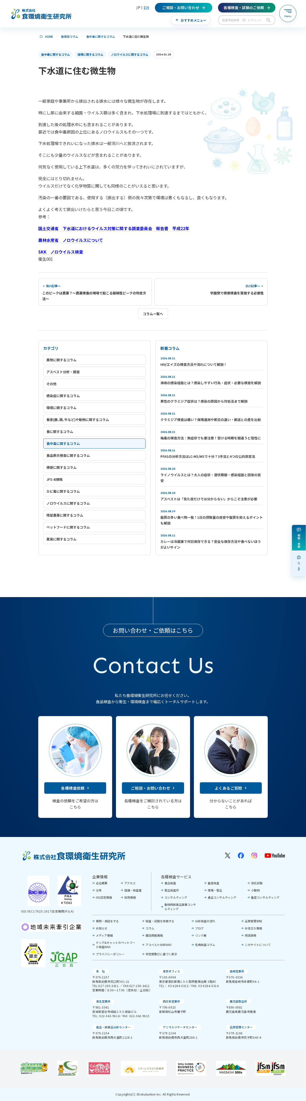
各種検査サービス (176, 877)
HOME (49, 36)
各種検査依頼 (72, 788)
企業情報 (100, 877)
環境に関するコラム (90, 54)
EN (146, 7)
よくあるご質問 (228, 788)
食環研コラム (69, 36)
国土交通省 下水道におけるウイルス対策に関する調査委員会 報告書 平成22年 (113, 228)
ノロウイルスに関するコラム (129, 54)
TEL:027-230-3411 (105, 986)
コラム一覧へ (153, 313)
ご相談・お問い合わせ (150, 788)
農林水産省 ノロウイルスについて (70, 240)
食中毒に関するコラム (100, 36)
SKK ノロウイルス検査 (60, 252)
